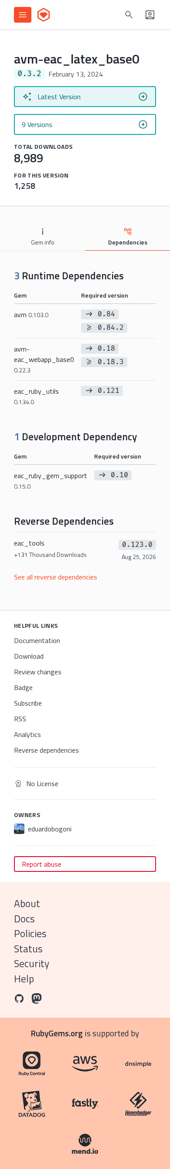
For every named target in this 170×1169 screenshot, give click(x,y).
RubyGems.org (57, 1033)
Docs (24, 918)
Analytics (27, 734)
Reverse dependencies (46, 750)
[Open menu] (22, 15)
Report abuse (41, 864)
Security (31, 963)
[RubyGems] (44, 15)
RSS (20, 718)
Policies (30, 933)
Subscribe (28, 703)
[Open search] (129, 15)
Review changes (37, 672)
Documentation (37, 640)
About (27, 903)
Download (29, 656)
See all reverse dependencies (55, 577)
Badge (23, 687)
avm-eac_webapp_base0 (44, 359)
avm (31, 314)
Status (28, 948)
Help (24, 978)
